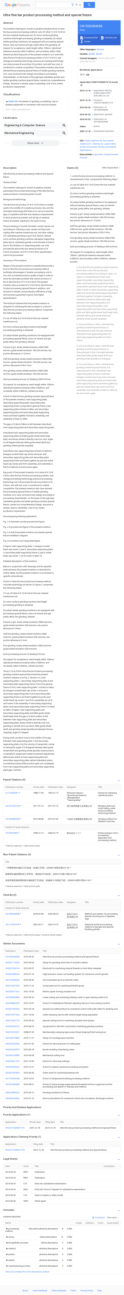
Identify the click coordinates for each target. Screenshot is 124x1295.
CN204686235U (12, 1003)
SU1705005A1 (12, 793)
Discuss (83, 157)
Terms (73, 1290)
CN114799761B (12, 924)
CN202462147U (12, 1061)
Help (99, 1290)
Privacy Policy (87, 1290)
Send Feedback (40, 1290)
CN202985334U (12, 1092)
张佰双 (92, 54)
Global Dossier (111, 154)
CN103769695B (12, 1084)
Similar (87, 41)
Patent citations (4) (93, 140)
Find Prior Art (110, 37)
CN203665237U (12, 1026)
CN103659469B (12, 956)
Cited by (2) (97, 144)
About (25, 1290)
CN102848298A (12, 819)
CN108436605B (12, 914)
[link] (35, 103)
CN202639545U (12, 1044)
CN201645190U (12, 986)
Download (99, 1217)
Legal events (110, 144)
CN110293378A (12, 1078)
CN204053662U (12, 1067)
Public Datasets (59, 1290)
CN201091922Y (12, 1032)
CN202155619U (12, 968)
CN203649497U (12, 1049)
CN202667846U (12, 1098)
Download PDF (91, 37)
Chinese (100, 49)
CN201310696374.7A (15, 1128)
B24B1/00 (13, 101)
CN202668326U (12, 974)
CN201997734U (12, 1015)
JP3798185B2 (11, 833)
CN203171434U (12, 962)
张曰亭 (99, 54)
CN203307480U (12, 1038)
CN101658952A (12, 980)
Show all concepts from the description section (27, 1272)
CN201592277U (12, 1020)
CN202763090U (12, 1073)
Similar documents (88, 147)
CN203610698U (12, 1055)
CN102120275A (12, 806)
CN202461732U (12, 991)
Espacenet (98, 154)
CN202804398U (12, 997)
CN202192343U (12, 1009)
